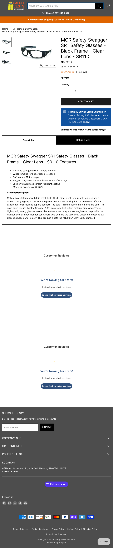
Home (5, 29)
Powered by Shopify (56, 542)
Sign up (46, 427)
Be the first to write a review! (56, 295)
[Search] (99, 6)
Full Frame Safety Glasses (25, 29)
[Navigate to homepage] (16, 5)
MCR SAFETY (71, 66)
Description (29, 140)
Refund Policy (73, 529)
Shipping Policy (90, 529)
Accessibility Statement (56, 534)
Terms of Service (20, 529)
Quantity (65, 85)
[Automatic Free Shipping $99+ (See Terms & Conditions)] (56, 19)
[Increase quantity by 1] (86, 91)
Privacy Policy (58, 529)
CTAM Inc (7, 468)
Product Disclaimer (40, 529)
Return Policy (83, 140)
